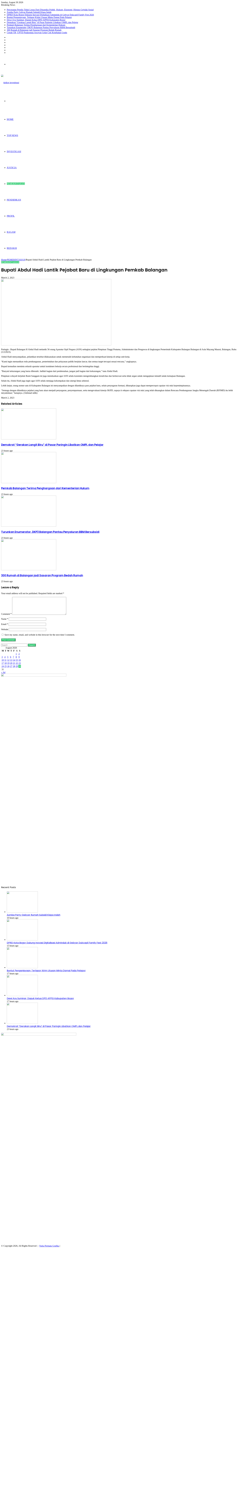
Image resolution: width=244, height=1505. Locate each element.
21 (14, 663)
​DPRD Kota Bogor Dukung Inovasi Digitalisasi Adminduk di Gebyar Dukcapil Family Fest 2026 (50, 15)
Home (10, 119)
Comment (6, 614)
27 (11, 666)
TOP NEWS (12, 135)
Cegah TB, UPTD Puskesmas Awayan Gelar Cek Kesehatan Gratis (37, 32)
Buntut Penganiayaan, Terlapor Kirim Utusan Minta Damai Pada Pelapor (39, 17)
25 (5, 666)
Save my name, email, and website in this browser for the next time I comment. (40, 635)
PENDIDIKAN (14, 200)
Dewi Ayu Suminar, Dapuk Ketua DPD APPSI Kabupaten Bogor (36, 20)
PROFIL (11, 216)
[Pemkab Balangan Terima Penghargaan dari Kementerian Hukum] (28, 482)
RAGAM (11, 232)
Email (4, 624)
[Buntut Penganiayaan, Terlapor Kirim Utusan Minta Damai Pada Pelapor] (22, 967)
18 (5, 663)
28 (14, 666)
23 (19, 663)
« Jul (3, 672)
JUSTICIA (12, 167)
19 (8, 663)
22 (17, 663)
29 (17, 666)
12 (8, 660)
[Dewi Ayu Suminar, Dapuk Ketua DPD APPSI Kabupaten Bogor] (22, 995)
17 (3, 663)
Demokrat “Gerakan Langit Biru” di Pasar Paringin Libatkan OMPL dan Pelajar (42, 22)
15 (17, 660)
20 (11, 663)
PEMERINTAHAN (16, 184)
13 (11, 660)
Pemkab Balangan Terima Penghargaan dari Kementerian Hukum (36, 25)
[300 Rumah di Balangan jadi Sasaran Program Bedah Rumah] (28, 569)
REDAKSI (12, 248)
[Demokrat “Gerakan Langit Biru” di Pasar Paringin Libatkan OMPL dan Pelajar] (28, 438)
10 (3, 660)
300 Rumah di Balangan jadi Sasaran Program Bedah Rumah (34, 30)
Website (4, 629)
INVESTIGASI (14, 151)
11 (5, 660)
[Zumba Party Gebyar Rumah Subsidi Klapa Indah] (22, 912)
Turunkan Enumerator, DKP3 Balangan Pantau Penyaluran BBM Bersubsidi (41, 27)
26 (8, 666)
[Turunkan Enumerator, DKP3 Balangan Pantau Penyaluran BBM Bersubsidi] (28, 526)
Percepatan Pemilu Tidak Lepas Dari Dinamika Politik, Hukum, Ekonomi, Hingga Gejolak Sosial (50, 9)
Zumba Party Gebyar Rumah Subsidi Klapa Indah (29, 12)
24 (3, 666)
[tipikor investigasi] (10, 82)
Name (4, 619)
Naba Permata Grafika (49, 1246)
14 (14, 660)
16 (19, 660)
